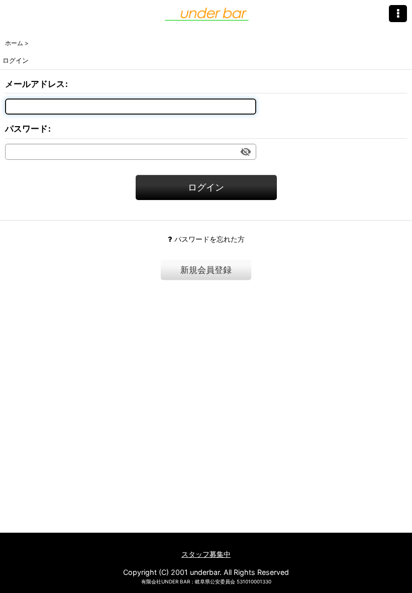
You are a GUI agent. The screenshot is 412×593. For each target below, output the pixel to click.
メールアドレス (35, 84)
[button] (398, 13)
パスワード (26, 129)
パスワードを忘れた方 (209, 239)
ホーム (210, 541)
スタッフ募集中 (206, 554)
